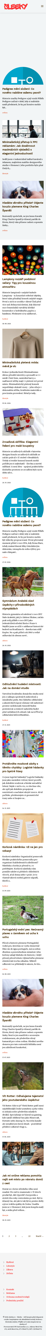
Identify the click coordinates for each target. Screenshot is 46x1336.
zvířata (4, 113)
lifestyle (5, 173)
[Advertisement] (23, 43)
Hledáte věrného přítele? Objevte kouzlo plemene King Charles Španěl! (22, 206)
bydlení (5, 319)
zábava (4, 641)
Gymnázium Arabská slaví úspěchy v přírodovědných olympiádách (18, 604)
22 (29, 1236)
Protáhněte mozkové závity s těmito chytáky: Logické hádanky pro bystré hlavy (23, 767)
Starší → (40, 1236)
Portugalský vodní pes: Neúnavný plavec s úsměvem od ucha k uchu (22, 933)
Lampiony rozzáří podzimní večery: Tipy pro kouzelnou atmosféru (19, 283)
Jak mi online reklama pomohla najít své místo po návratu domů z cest (22, 1179)
